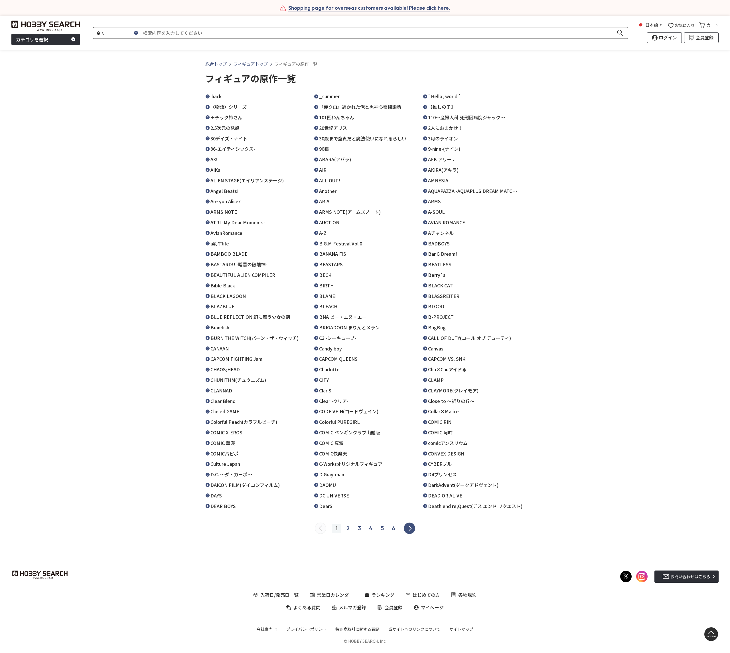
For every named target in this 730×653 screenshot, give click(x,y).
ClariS (325, 391)
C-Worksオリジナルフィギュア (350, 464)
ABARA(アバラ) (335, 159)
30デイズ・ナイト (229, 139)
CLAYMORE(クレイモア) (453, 391)
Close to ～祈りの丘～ (451, 401)
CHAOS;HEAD (225, 369)
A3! (214, 159)
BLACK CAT (440, 286)
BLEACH (328, 306)
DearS (325, 506)
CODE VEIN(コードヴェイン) (348, 411)
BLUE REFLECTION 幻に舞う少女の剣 (250, 317)
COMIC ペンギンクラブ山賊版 (349, 433)
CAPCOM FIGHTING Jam (236, 359)
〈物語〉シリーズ (228, 107)
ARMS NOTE (223, 212)
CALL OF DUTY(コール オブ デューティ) (469, 338)
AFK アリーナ (442, 159)
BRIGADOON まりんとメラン (349, 327)
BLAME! (328, 296)
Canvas (435, 349)
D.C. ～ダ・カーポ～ (231, 474)
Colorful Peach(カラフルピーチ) (243, 422)
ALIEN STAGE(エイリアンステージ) (247, 181)
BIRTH (326, 286)
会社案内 (265, 629)
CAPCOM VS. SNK (446, 359)
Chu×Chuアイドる (447, 369)
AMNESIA (438, 181)
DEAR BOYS (223, 506)
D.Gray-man (331, 474)
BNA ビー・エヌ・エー (342, 317)
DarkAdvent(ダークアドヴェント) (463, 485)
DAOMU (327, 485)
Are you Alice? (225, 201)
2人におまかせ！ (445, 128)
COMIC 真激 (331, 443)
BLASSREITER (443, 296)
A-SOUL (436, 212)
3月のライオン (443, 139)
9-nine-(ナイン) (444, 149)
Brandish (219, 327)
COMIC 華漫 (222, 443)
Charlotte (329, 369)
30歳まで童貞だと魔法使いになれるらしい (362, 139)
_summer (329, 96)
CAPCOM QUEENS (338, 359)
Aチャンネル (441, 233)
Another (327, 191)
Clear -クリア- (333, 401)
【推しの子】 (441, 107)
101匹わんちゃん (336, 117)
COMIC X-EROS (226, 433)
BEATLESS (439, 264)
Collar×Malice (443, 411)
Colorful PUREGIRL (339, 422)
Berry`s (436, 275)
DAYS (216, 496)
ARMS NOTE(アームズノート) (350, 212)
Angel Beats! (224, 191)
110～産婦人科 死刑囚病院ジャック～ (466, 117)
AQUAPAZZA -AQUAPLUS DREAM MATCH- (472, 191)
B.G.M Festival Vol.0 (340, 244)
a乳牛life (219, 244)
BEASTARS (331, 264)
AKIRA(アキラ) (443, 170)
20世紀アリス (333, 128)
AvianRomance (226, 233)
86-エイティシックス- (232, 149)
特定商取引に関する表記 (357, 629)
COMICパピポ (224, 454)
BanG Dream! (442, 254)
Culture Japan (225, 464)
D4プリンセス (442, 474)
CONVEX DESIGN (446, 454)
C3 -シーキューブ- (337, 338)
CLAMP (436, 380)
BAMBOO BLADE (229, 254)
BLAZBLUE (222, 306)
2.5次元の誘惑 (225, 128)
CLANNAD (221, 391)
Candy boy (330, 349)
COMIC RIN (439, 422)
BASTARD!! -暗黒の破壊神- (238, 264)
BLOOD (436, 306)
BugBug (437, 327)
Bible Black (222, 286)
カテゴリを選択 (32, 39)
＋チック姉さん (226, 117)
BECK (325, 275)
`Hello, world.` (444, 96)
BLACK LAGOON (228, 296)
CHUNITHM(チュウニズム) (238, 380)
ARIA (324, 201)
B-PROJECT (441, 317)
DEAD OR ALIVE (445, 496)
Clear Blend (223, 401)
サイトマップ (461, 629)
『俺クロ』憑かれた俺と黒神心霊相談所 (360, 107)
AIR (323, 170)
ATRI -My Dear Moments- (237, 222)
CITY (324, 380)
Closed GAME (224, 411)
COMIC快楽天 (333, 454)
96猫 (324, 149)
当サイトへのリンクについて (414, 629)
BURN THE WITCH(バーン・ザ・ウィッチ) (254, 338)
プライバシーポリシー (306, 629)
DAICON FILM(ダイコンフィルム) (245, 485)
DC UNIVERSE (334, 496)
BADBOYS (439, 244)
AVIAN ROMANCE (446, 222)
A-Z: (323, 233)
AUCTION (329, 222)
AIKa (215, 170)
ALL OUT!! (330, 181)
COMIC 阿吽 (440, 433)
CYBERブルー (442, 464)
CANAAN (219, 349)
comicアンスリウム (448, 443)
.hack (216, 96)
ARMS (434, 201)
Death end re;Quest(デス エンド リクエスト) (475, 506)
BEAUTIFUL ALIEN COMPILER (242, 275)
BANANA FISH (334, 254)
